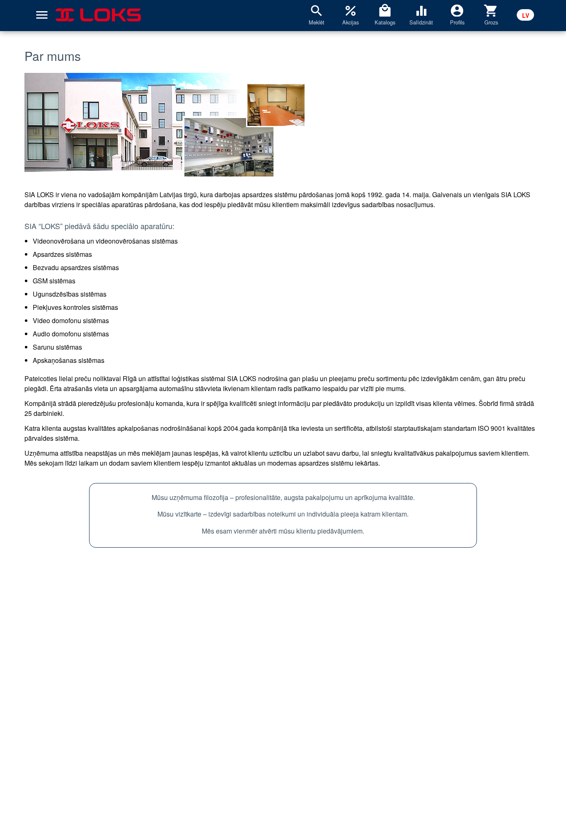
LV (525, 15)
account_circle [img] (457, 10)
